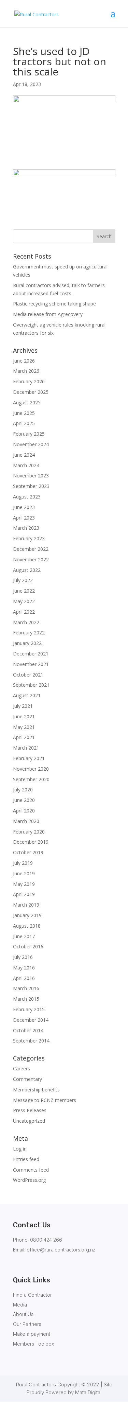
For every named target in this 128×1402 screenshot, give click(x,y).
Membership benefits (36, 1089)
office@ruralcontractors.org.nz (61, 1249)
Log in (20, 1148)
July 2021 (23, 706)
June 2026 (24, 360)
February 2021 (29, 758)
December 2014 (30, 1020)
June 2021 (24, 716)
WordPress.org (29, 1180)
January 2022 (27, 643)
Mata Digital (88, 1392)
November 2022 (31, 559)
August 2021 (27, 695)
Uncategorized (29, 1121)
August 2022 (27, 570)
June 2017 (24, 936)
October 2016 (28, 946)
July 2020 (23, 789)
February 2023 (29, 538)
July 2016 (23, 957)
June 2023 (24, 507)
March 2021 (26, 747)
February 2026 (29, 381)
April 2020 (24, 810)
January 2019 (27, 915)
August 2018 (27, 926)
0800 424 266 (46, 1240)
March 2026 (26, 371)
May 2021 (24, 727)
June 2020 (24, 800)
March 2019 (26, 904)
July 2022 (23, 580)
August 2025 (27, 402)
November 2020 (31, 769)
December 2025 (30, 392)
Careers (21, 1068)
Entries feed (26, 1159)
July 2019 (23, 863)
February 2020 (29, 831)
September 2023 (31, 486)
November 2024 (31, 444)
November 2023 (31, 475)
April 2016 (24, 978)
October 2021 (28, 674)
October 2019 (28, 852)
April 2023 (24, 517)
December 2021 (30, 653)
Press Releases (29, 1110)
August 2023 (27, 496)
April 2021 (24, 737)
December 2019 (30, 842)
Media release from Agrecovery (48, 314)
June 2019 (24, 873)
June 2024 (24, 455)
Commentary (27, 1079)
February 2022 (29, 632)
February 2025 (29, 434)
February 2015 (29, 1009)
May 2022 (24, 601)
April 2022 (24, 612)
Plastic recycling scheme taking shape (54, 303)
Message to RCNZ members (44, 1100)
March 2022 (26, 622)
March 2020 (26, 821)
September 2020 (31, 779)
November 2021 (31, 664)
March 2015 (26, 999)
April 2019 (24, 894)
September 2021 (31, 685)
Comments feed (31, 1170)
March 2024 (26, 465)
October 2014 (28, 1030)
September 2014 (31, 1040)
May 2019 (24, 884)
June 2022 (24, 591)
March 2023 (26, 528)
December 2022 (30, 549)
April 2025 (24, 423)
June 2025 (24, 413)
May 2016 (24, 967)
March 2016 (26, 988)
